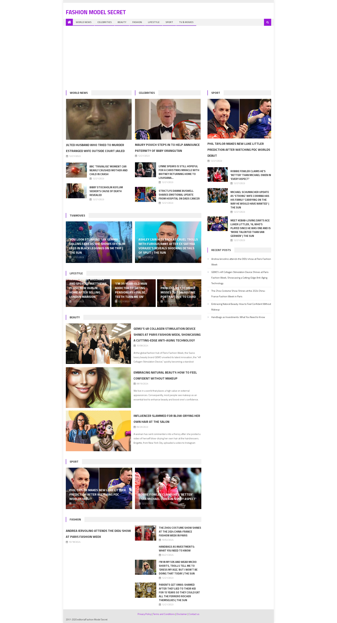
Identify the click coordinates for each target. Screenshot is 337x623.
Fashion (137, 22)
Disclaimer (181, 614)
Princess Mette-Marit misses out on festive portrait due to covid (178, 292)
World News (83, 22)
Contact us (194, 614)
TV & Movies (186, 22)
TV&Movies (77, 215)
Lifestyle (154, 22)
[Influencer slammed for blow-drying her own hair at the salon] (98, 431)
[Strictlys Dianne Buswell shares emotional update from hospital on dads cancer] (145, 194)
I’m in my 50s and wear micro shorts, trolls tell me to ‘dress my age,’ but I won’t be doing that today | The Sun (178, 567)
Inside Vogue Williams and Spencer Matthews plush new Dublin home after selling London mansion (88, 288)
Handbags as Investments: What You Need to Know (177, 549)
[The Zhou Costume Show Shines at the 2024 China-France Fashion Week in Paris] (145, 533)
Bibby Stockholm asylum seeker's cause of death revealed (106, 191)
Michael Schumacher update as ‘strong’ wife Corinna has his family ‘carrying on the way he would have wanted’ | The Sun (249, 199)
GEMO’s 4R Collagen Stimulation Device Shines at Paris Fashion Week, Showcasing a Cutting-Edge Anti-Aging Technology (167, 334)
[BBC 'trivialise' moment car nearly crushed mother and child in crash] (76, 169)
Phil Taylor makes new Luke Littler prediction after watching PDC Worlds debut (97, 494)
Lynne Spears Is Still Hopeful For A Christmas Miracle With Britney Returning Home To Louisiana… (179, 172)
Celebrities (104, 22)
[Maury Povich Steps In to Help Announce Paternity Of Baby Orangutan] (168, 119)
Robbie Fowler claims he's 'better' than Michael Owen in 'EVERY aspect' (167, 496)
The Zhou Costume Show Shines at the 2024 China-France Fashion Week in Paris (180, 531)
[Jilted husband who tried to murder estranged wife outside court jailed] (99, 119)
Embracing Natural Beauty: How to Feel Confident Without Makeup (241, 306)
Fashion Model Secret (96, 12)
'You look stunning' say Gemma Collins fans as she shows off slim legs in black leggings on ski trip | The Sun (97, 246)
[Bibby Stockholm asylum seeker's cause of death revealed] (76, 190)
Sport (169, 22)
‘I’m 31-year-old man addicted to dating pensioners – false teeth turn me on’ (131, 290)
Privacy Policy (144, 614)
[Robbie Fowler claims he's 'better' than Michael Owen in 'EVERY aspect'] (168, 488)
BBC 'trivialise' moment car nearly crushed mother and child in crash (109, 170)
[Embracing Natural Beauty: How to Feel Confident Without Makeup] (98, 387)
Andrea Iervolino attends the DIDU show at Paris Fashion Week (241, 261)
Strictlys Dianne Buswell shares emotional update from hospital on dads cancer (179, 195)
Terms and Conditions (164, 614)
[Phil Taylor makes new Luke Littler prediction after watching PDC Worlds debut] (239, 119)
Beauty (122, 22)
